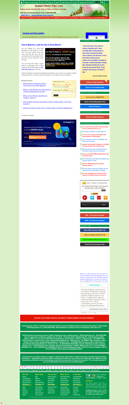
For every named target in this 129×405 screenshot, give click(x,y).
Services (49, 370)
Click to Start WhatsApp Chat (94, 102)
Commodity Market (77, 376)
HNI (72, 18)
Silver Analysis (76, 380)
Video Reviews (66, 2)
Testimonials (90, 313)
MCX (66, 370)
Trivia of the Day (39, 394)
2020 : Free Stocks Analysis (95, 220)
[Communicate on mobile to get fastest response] (87, 376)
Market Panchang (39, 392)
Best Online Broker (26, 382)
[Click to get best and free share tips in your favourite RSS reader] (94, 376)
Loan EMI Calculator (65, 392)
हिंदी (102, 2)
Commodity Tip (57, 18)
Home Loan (25, 392)
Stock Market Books (65, 376)
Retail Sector (76, 390)
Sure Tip (43, 2)
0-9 (108, 366)
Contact (75, 2)
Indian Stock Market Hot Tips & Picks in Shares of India (43, 9)
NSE (56, 370)
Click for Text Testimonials (94, 87)
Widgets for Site (51, 392)
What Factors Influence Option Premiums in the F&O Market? (34, 84)
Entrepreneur (51, 389)
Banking (24, 394)
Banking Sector (76, 394)
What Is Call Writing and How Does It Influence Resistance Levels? (37, 90)
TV (88, 370)
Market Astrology (39, 389)
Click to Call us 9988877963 (95, 97)
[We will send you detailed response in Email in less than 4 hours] (89, 376)
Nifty (25, 366)
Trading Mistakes (26, 378)
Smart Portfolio (51, 378)
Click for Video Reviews (94, 82)
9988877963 (25, 15)
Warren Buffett (51, 380)
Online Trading (63, 378)
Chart (78, 370)
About (91, 2)
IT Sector (75, 392)
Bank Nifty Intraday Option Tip (94, 230)
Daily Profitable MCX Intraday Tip (95, 239)
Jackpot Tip (24, 18)
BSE (61, 370)
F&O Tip (66, 18)
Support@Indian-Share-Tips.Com (42, 15)
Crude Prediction (77, 382)
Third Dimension (39, 387)
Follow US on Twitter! (62, 86)
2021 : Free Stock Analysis (94, 215)
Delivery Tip (48, 18)
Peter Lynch (50, 382)
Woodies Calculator (64, 389)
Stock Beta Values (64, 380)
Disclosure (103, 374)
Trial (42, 370)
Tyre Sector (75, 389)
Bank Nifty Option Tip (36, 18)
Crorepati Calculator (65, 390)
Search (104, 204)
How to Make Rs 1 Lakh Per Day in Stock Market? (41, 44)
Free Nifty (35, 370)
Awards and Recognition (33, 20)
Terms (98, 374)
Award (57, 2)
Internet (24, 389)
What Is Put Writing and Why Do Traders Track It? (35, 97)
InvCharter (88, 374)
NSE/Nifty (37, 378)
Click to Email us (95, 106)
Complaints (99, 377)
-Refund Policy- (100, 376)
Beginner (24, 376)
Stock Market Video (52, 387)
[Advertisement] (94, 259)
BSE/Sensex (38, 380)
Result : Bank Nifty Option (82, 18)
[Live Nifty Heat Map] (92, 376)
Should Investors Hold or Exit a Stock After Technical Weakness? (48, 108)
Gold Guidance (76, 378)
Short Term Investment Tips (95, 244)
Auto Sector (75, 387)
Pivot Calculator (64, 387)
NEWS (83, 370)
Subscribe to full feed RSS (63, 84)
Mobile (23, 387)
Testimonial (83, 2)
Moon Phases (38, 390)
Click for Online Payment (95, 117)
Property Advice (64, 382)
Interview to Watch (52, 376)
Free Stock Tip (25, 370)
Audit (104, 377)
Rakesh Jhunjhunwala (31, 2)
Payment (50, 2)
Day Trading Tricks (26, 380)
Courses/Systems (99, 18)
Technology (25, 390)
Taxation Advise (51, 390)
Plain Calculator (64, 394)
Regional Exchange (39, 382)
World (71, 370)
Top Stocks (94, 370)
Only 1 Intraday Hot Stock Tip (94, 235)
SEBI (36, 376)
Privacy (93, 374)
